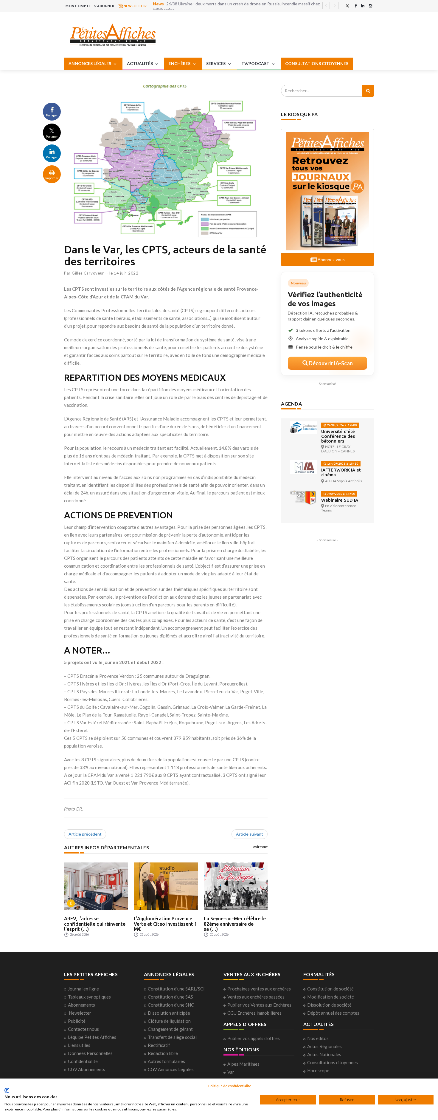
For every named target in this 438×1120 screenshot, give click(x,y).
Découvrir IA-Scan (330, 363)
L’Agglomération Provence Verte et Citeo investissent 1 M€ (165, 924)
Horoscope (318, 1070)
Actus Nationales (324, 1054)
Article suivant (249, 833)
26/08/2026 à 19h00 (341, 425)
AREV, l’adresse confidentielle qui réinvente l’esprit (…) (94, 924)
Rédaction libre (163, 1053)
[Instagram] (370, 6)
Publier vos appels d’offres (253, 1038)
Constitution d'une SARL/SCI (176, 988)
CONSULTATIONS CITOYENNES (316, 63)
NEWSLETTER (135, 6)
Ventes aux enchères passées (256, 996)
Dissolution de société (329, 1004)
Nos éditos (318, 1038)
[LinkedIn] (362, 6)
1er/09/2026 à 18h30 (342, 463)
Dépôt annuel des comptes (333, 1013)
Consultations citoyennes (332, 1062)
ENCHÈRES (180, 63)
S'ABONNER (104, 6)
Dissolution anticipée (169, 1013)
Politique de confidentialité (229, 1086)
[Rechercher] (368, 91)
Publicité (77, 1021)
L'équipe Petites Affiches (92, 1037)
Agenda (291, 403)
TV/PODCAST (255, 63)
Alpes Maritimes (243, 1064)
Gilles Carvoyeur (88, 273)
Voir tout (260, 847)
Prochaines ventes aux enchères (259, 988)
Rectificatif (159, 1045)
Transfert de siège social (172, 1037)
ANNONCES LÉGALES (90, 63)
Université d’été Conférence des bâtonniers (338, 436)
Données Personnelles (90, 1053)
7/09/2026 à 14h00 (340, 493)
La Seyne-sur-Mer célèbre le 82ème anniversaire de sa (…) (235, 924)
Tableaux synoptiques (89, 996)
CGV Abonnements (86, 1069)
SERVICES (216, 63)
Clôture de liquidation (169, 1021)
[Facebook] (355, 6)
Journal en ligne (83, 988)
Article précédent (85, 833)
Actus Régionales (324, 1046)
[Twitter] (347, 6)
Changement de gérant (170, 1029)
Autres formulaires (166, 1061)
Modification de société (330, 996)
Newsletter (80, 1013)
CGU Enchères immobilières (254, 1013)
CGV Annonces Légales (171, 1069)
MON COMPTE (78, 6)
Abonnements (81, 1004)
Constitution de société (330, 988)
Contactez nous (83, 1029)
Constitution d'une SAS (170, 996)
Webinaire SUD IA (339, 500)
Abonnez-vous (331, 259)
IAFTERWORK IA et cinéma (341, 472)
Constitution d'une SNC (171, 1004)
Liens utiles (79, 1045)
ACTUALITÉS (140, 63)
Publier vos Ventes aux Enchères (259, 1004)
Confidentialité (83, 1061)
